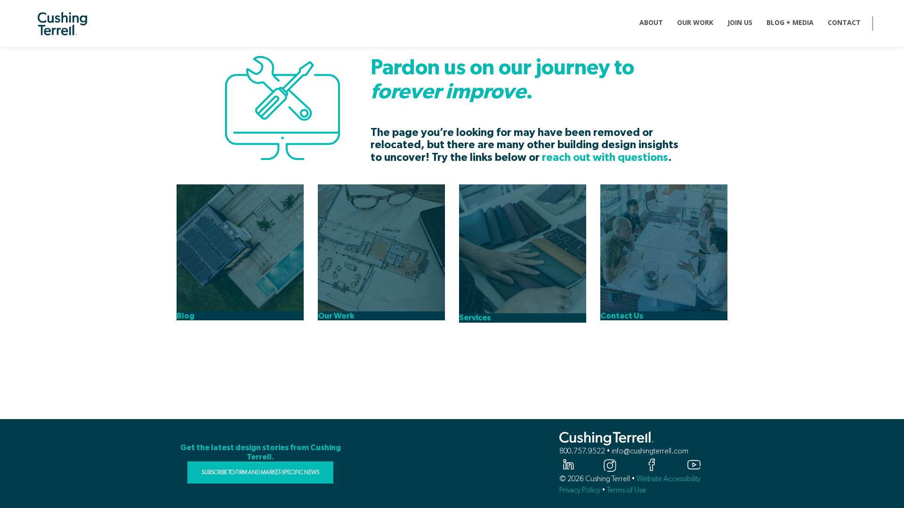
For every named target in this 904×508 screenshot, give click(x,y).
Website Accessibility (669, 478)
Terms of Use (626, 489)
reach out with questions (605, 157)
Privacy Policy (579, 489)
